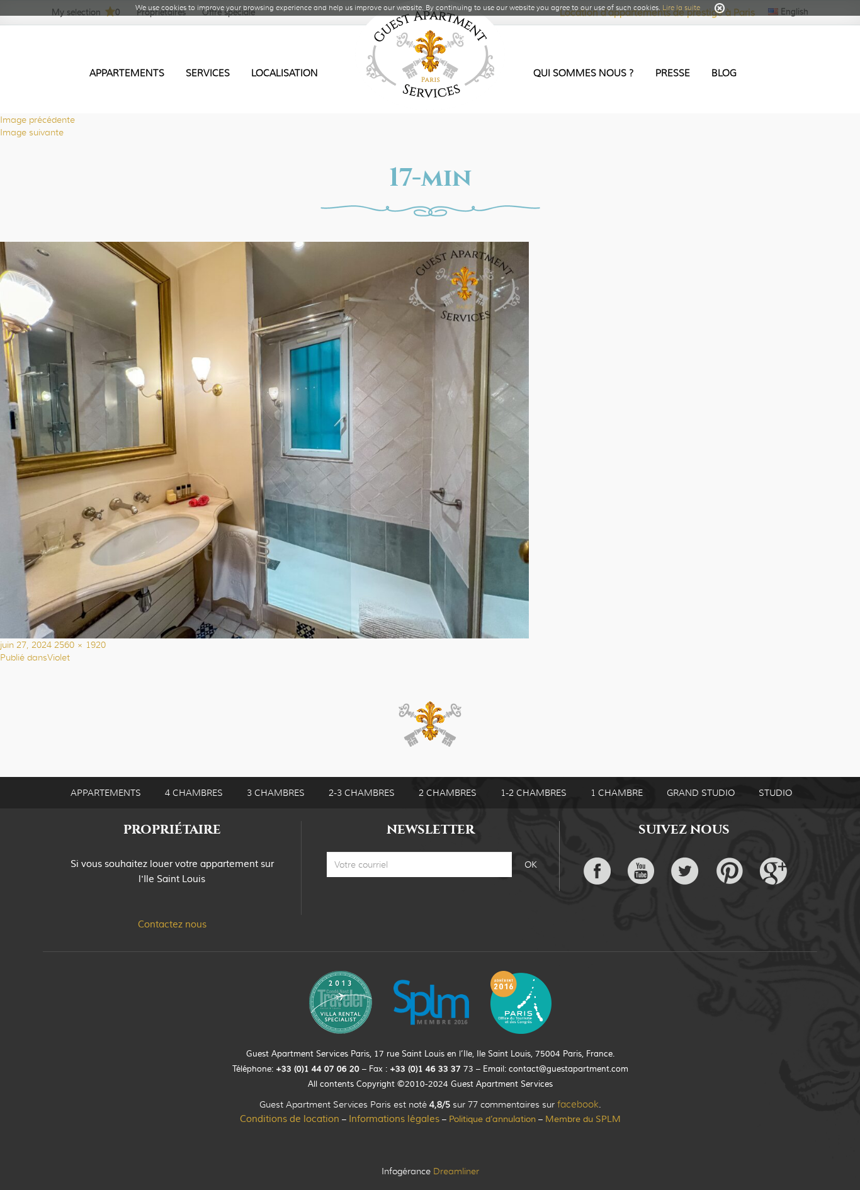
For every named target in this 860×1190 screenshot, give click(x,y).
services (208, 73)
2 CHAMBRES (448, 792)
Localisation (284, 73)
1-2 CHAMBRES (534, 792)
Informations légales (394, 1119)
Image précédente (37, 119)
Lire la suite (681, 7)
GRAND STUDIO (701, 792)
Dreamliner (456, 1171)
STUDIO (775, 792)
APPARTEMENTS (106, 792)
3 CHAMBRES (276, 792)
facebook (578, 1104)
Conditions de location (289, 1119)
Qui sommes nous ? (583, 73)
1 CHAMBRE (617, 792)
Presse (672, 73)
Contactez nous (172, 925)
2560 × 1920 (80, 644)
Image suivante (32, 132)
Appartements (126, 73)
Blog (724, 73)
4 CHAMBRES (194, 792)
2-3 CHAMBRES (362, 792)
